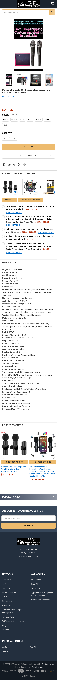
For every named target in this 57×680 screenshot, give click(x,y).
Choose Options (13, 212)
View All (33, 647)
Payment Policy (8, 617)
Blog (4, 625)
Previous (3, 456)
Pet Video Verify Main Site (13, 621)
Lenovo (5, 651)
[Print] (14, 164)
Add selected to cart (30, 200)
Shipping (6, 588)
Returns (5, 597)
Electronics (35, 588)
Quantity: (7, 133)
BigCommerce (48, 664)
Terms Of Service (9, 592)
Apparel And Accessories (41, 600)
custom (5, 647)
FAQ (4, 584)
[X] (19, 164)
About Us (6, 605)
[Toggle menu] (4, 4)
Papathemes (37, 667)
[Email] (9, 164)
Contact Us (7, 601)
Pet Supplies (36, 580)
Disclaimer (6, 580)
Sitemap (5, 630)
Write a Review (8, 96)
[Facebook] (4, 164)
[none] (28, 45)
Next (54, 456)
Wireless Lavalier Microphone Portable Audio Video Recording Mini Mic (13, 469)
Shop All (34, 584)
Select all (9, 200)
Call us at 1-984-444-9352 (28, 557)
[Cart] (53, 4)
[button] (28, 155)
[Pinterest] (24, 164)
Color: (10, 115)
